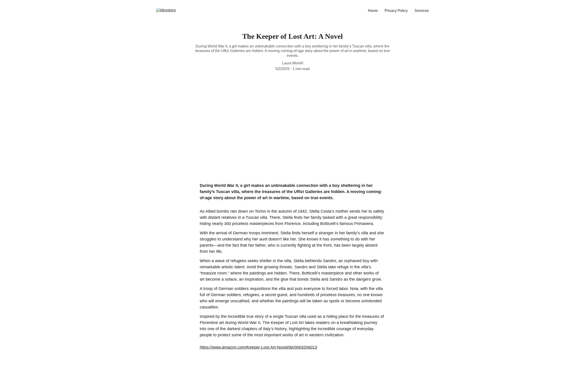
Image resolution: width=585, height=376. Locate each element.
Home (373, 11)
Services (422, 11)
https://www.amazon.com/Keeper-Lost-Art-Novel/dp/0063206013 (258, 347)
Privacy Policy (396, 11)
